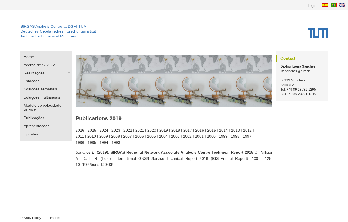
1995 (92, 142)
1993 (115, 142)
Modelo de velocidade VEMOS (42, 107)
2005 (151, 136)
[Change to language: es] (326, 4)
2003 (175, 136)
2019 (163, 130)
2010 (91, 136)
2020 (151, 130)
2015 (211, 130)
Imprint (55, 218)
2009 (103, 136)
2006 (139, 136)
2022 (127, 130)
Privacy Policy (30, 218)
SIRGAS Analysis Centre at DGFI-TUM (53, 26)
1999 (223, 136)
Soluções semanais (40, 89)
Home (29, 57)
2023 (115, 130)
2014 (223, 130)
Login (312, 6)
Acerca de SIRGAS (40, 65)
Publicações (34, 118)
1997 (247, 136)
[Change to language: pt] (334, 4)
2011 (80, 136)
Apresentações (36, 126)
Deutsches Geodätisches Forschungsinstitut (58, 31)
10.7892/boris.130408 (94, 164)
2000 (211, 136)
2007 (127, 136)
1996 (80, 142)
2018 (175, 130)
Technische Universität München (48, 36)
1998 (235, 136)
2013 (235, 130)
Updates (31, 134)
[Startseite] (318, 33)
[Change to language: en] (342, 4)
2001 (199, 136)
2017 (187, 130)
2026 (80, 130)
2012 (247, 130)
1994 (104, 142)
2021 (139, 130)
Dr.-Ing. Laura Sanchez (298, 66)
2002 (187, 136)
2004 (163, 136)
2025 (92, 130)
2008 (115, 136)
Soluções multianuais (42, 97)
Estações (31, 81)
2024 (104, 130)
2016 (199, 130)
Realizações (34, 73)
